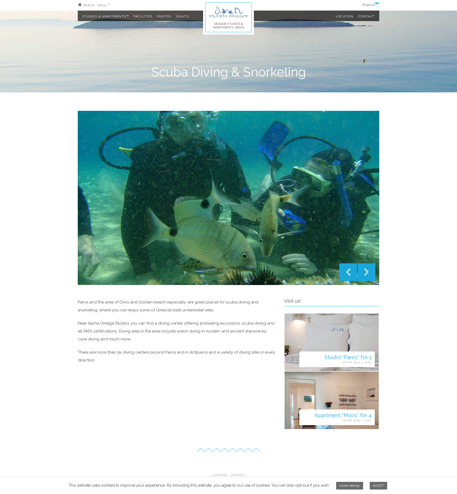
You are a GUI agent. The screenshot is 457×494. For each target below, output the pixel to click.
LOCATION (345, 16)
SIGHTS (182, 16)
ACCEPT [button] (378, 485)
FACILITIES (143, 16)
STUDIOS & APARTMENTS (104, 16)
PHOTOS (164, 16)
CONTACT (366, 16)
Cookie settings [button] (349, 485)
